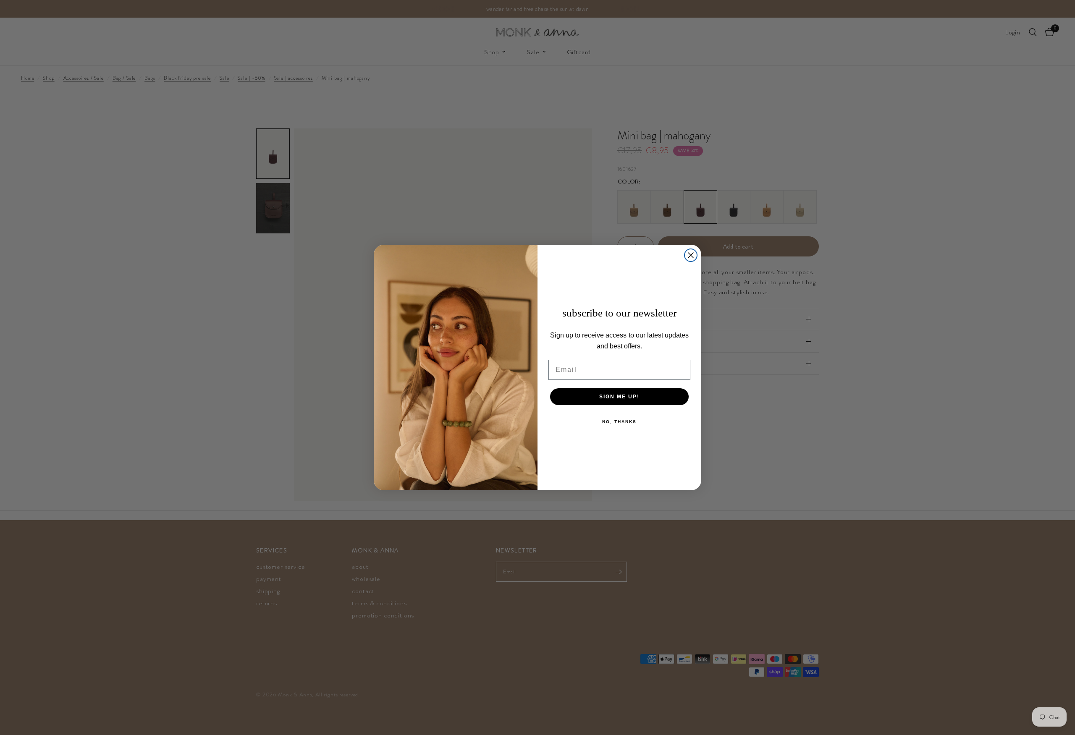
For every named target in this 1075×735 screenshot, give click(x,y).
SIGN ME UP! (619, 397)
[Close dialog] (690, 255)
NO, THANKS (619, 421)
